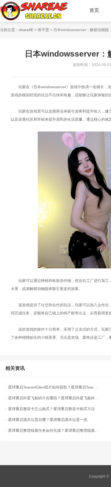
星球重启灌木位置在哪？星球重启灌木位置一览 (47, 419)
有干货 (43, 30)
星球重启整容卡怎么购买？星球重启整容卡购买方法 (51, 409)
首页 (94, 10)
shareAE (26, 30)
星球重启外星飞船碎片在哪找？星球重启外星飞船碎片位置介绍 (53, 398)
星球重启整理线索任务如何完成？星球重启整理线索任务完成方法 (53, 430)
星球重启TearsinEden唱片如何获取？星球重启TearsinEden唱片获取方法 (53, 387)
